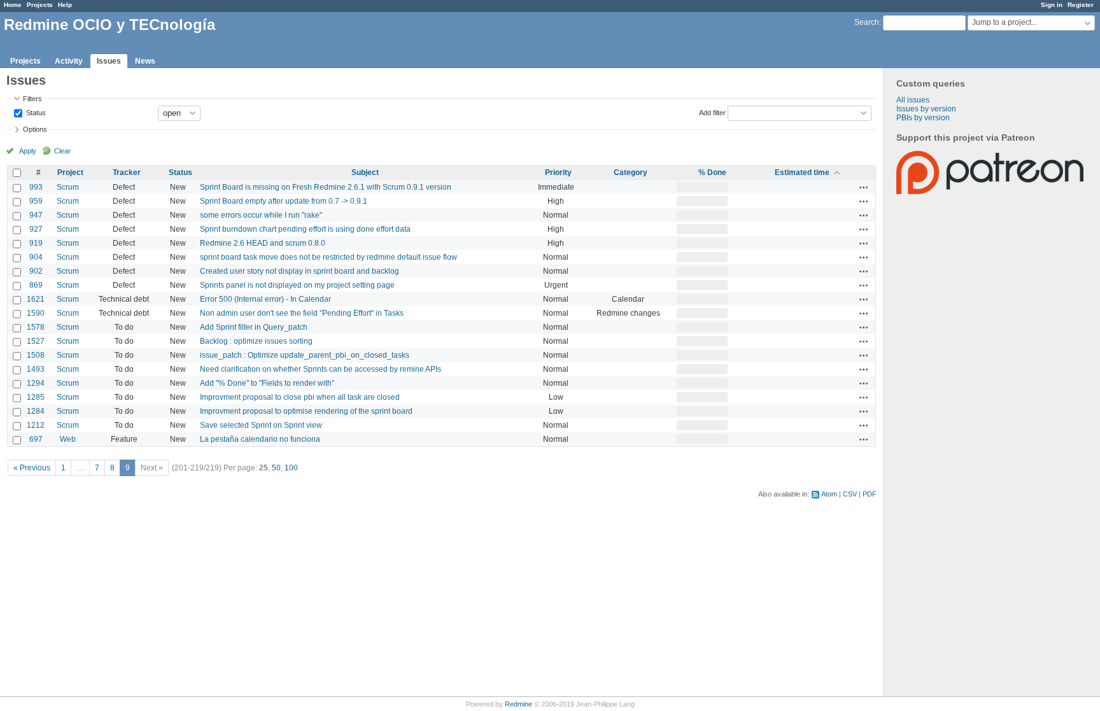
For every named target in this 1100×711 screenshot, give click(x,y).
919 (36, 243)
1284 (36, 411)
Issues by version (926, 108)
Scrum (68, 187)
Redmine (518, 704)
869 (36, 285)
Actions (864, 187)
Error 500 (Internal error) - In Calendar (265, 299)
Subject (365, 172)
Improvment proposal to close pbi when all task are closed (300, 397)
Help (65, 4)
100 (291, 467)
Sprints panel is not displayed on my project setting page (297, 285)
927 (36, 229)
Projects (40, 4)
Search (866, 22)
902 (36, 271)
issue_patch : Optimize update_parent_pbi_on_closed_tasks (304, 355)
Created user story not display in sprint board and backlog (299, 271)
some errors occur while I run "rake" (261, 215)
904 (36, 257)
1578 (36, 327)
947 (36, 215)
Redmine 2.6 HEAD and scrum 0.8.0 (262, 243)
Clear (62, 151)
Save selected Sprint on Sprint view (261, 425)
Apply (27, 151)
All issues (912, 99)
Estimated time (802, 172)
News (145, 61)
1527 (36, 341)
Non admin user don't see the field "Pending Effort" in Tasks (302, 313)
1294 (36, 383)
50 (276, 467)
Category (630, 172)
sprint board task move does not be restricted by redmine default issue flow (328, 257)
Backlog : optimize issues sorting (256, 341)
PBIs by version (923, 117)
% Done (712, 172)
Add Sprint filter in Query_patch (253, 327)
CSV (850, 494)
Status (35, 112)
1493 (36, 369)
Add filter (712, 112)
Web (68, 439)
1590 (36, 313)
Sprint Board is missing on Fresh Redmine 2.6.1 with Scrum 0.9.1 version (325, 187)
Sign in (1051, 4)
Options (35, 129)
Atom (829, 494)
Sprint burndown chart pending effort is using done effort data (305, 229)
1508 (36, 355)
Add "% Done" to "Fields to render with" (267, 383)
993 (36, 187)
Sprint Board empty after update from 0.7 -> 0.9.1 (283, 201)
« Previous (31, 467)
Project (70, 172)
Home (13, 4)
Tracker (127, 172)
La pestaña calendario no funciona (260, 439)
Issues (109, 61)
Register (1081, 4)
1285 (36, 397)
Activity (69, 61)
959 (36, 201)
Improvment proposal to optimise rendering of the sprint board (306, 411)
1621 (36, 299)
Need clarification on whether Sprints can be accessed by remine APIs (320, 369)
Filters (32, 98)
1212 (36, 425)
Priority (558, 172)
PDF (870, 494)
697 (36, 439)
